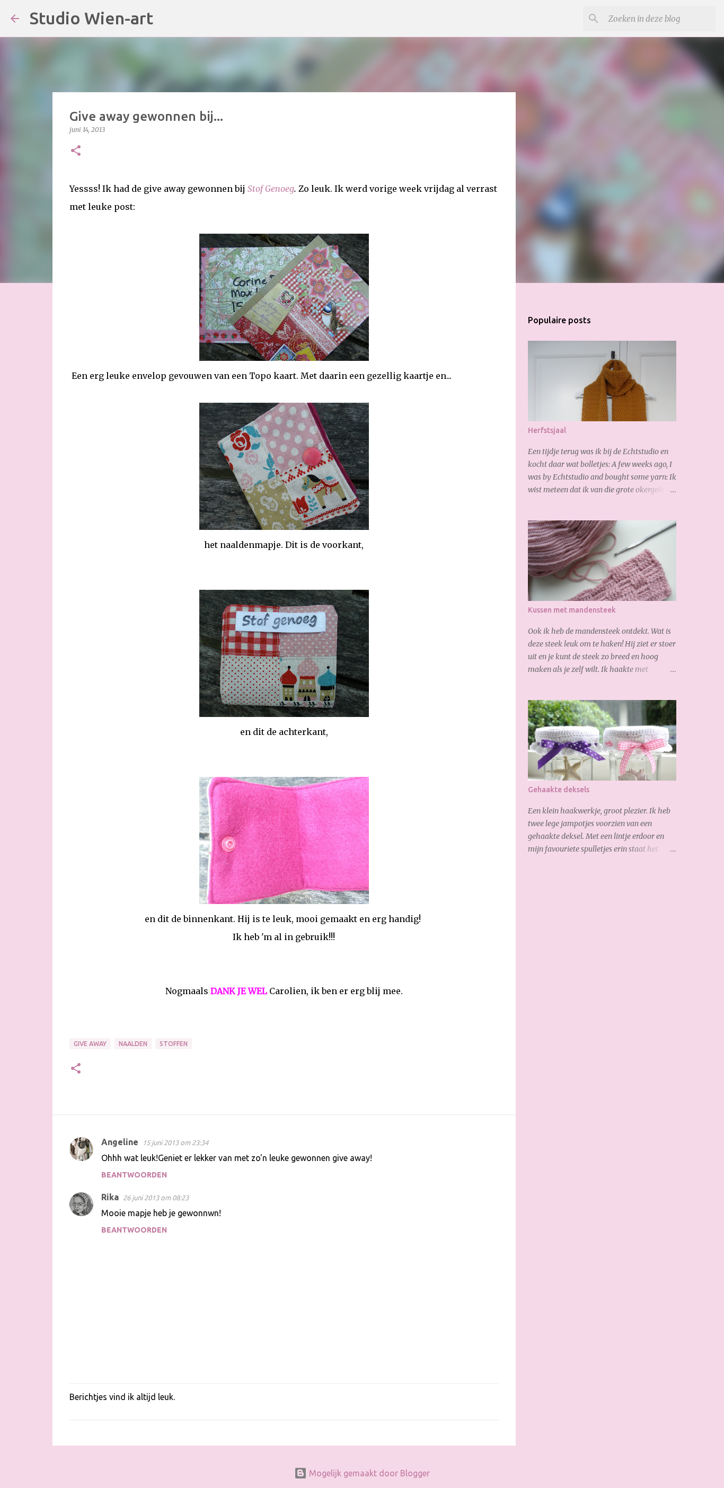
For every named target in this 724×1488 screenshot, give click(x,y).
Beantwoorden (134, 1175)
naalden (133, 1043)
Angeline (119, 1142)
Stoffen (174, 1043)
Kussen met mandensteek (572, 610)
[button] (75, 151)
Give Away (90, 1043)
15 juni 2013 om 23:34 (175, 1142)
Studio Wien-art (91, 18)
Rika (110, 1197)
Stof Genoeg (271, 188)
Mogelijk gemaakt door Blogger (368, 1473)
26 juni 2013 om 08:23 (156, 1197)
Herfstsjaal (547, 430)
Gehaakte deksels (558, 789)
